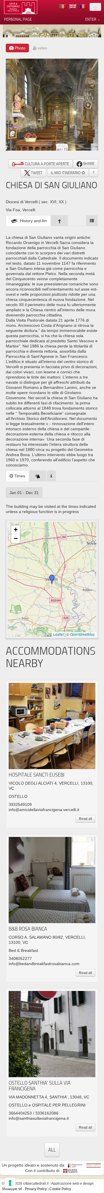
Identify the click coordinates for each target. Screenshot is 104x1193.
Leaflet (58, 634)
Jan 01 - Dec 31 (24, 492)
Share (88, 163)
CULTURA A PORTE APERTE (46, 163)
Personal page (18, 19)
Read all (85, 819)
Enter (91, 19)
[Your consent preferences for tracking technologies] (10, 1182)
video (41, 48)
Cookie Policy (60, 1189)
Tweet (36, 172)
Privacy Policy (36, 1189)
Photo (19, 48)
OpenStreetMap (82, 634)
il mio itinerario (66, 172)
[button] (52, 579)
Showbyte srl (12, 1189)
